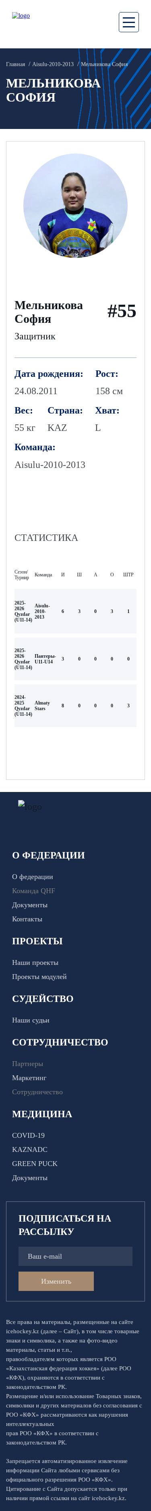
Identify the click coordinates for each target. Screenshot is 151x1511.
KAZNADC (30, 1149)
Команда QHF (33, 891)
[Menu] (129, 22)
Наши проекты (35, 962)
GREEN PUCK (35, 1164)
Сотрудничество (37, 1092)
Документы (30, 905)
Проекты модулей (39, 977)
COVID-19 (28, 1135)
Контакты (27, 919)
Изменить (56, 1281)
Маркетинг (29, 1078)
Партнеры (27, 1064)
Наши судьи (31, 1020)
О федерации (32, 877)
